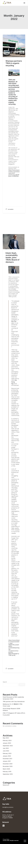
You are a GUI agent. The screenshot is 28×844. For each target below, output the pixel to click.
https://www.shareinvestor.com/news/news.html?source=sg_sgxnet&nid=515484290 (14, 173)
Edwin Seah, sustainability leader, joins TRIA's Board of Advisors (12, 257)
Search (5, 682)
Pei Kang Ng (14, 381)
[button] (24, 3)
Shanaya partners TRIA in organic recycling (14, 63)
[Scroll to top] (25, 841)
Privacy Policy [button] (6, 839)
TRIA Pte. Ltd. (15, 321)
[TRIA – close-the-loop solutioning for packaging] (7, 2)
